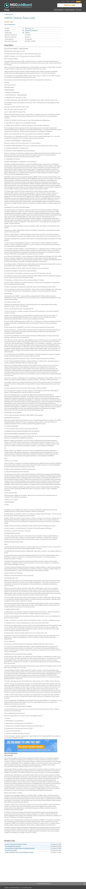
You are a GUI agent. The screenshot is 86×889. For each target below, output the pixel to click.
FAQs (67, 1)
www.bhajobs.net (10, 24)
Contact (72, 1)
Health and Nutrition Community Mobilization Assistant (19, 852)
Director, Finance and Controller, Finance (16, 844)
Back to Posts (9, 14)
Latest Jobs (78, 9)
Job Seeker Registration (70, 9)
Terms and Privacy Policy (26, 887)
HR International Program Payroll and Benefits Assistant (20, 848)
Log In (78, 1)
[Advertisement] (73, 39)
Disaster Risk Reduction (31, 30)
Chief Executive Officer (11, 850)
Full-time (27, 32)
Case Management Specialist (12, 846)
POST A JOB (69, 5)
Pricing (63, 1)
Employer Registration (58, 9)
